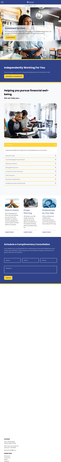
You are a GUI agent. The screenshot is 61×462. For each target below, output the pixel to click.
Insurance (6, 461)
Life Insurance (10, 175)
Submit (8, 278)
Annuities (9, 144)
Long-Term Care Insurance (14, 171)
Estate (6, 459)
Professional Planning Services (15, 183)
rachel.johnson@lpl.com (10, 450)
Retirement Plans (11, 163)
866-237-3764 (12, 443)
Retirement (7, 456)
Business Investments (13, 179)
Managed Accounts (12, 167)
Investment (7, 457)
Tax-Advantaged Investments (15, 159)
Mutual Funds (10, 155)
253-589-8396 (11, 442)
